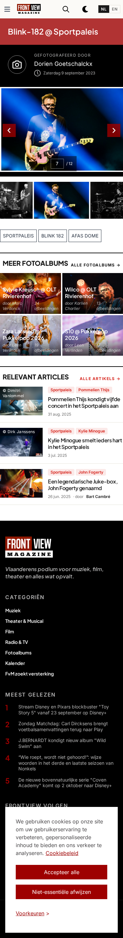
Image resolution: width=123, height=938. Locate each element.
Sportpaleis (61, 389)
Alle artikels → (100, 378)
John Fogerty (90, 472)
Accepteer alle (61, 872)
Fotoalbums (18, 652)
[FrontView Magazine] (29, 547)
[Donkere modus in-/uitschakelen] (85, 9)
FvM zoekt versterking (29, 673)
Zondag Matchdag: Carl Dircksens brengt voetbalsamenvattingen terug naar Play (63, 726)
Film (9, 631)
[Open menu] (7, 9)
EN (114, 9)
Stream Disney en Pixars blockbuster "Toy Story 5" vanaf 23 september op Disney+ (63, 709)
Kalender (15, 663)
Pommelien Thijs (94, 389)
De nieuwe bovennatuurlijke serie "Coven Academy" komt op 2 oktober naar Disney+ (65, 782)
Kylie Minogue (91, 430)
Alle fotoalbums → (95, 264)
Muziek (13, 610)
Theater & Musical (24, 621)
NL (104, 9)
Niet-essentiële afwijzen (61, 892)
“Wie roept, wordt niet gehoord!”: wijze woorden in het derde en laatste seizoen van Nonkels (65, 762)
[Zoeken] (66, 9)
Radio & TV (16, 642)
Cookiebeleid (62, 853)
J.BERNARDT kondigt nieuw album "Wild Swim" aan (62, 743)
